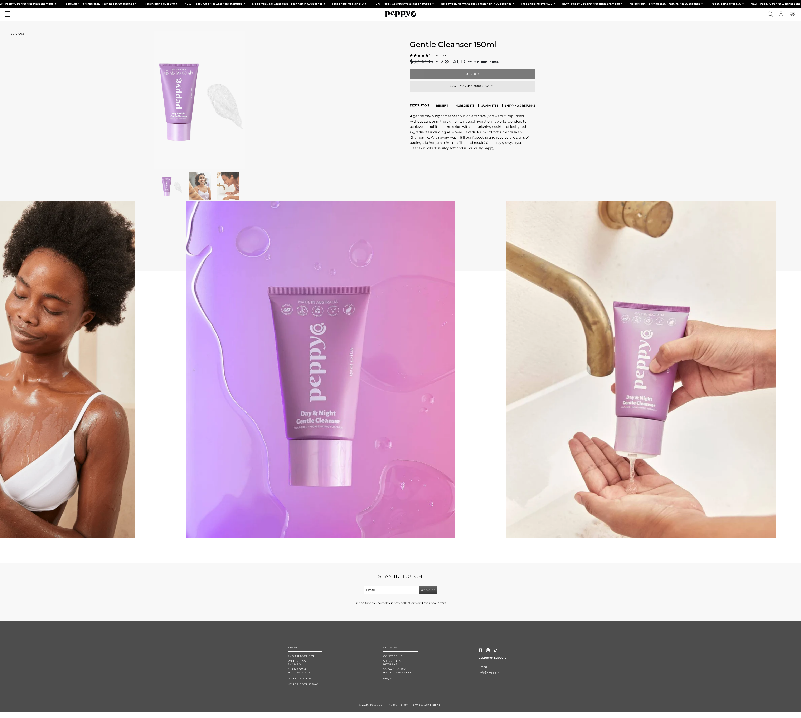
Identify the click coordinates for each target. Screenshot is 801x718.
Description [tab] (419, 105)
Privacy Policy (397, 704)
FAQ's (387, 678)
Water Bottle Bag (303, 684)
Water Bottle (299, 678)
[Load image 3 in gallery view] (228, 186)
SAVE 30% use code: (471, 86)
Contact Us (393, 656)
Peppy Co (376, 705)
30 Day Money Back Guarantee (397, 671)
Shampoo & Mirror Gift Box (301, 671)
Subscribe (428, 590)
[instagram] (488, 650)
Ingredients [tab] (464, 105)
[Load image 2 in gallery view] (200, 186)
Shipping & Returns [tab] (520, 105)
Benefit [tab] (442, 105)
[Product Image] (199, 100)
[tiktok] (495, 650)
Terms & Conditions (425, 704)
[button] (770, 14)
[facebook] (480, 650)
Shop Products (301, 656)
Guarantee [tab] (489, 105)
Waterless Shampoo (297, 662)
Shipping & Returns (392, 662)
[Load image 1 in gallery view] (172, 186)
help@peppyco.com (493, 672)
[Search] (770, 14)
